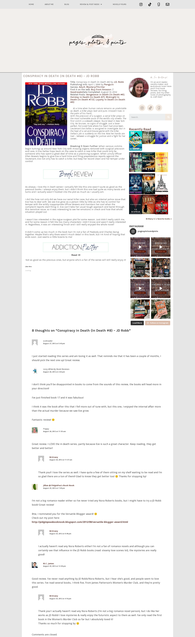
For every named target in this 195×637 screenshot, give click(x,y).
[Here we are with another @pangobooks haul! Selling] (140, 309)
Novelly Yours (119, 4)
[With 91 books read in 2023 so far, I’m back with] (160, 288)
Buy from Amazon (101, 89)
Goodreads (76, 92)
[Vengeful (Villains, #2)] (135, 213)
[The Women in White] (161, 171)
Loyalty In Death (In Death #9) (97, 101)
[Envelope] (167, 4)
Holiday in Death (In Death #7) (87, 97)
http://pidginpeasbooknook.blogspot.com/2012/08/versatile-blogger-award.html (80, 521)
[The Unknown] (161, 213)
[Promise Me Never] (148, 171)
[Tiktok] (150, 4)
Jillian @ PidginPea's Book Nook (58, 485)
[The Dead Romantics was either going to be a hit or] (160, 309)
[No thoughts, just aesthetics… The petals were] (140, 288)
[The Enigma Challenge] (135, 150)
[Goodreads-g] (159, 4)
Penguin (109, 84)
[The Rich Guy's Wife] (135, 193)
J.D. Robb (119, 81)
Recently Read (140, 129)
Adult (82, 87)
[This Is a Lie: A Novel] (135, 171)
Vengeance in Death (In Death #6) (105, 94)
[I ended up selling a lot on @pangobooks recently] (140, 247)
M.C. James (48, 563)
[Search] (168, 117)
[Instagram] (141, 4)
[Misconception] (161, 143)
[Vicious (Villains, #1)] (148, 213)
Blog (66, 4)
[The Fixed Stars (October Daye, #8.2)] (148, 193)
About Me (49, 4)
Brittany (53, 457)
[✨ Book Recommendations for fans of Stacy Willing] (160, 267)
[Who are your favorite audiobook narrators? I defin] (160, 247)
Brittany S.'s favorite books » (159, 219)
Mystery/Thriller (95, 87)
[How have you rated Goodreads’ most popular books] (140, 267)
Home (31, 4)
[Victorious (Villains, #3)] (161, 193)
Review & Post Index (89, 4)
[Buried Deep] (148, 143)
